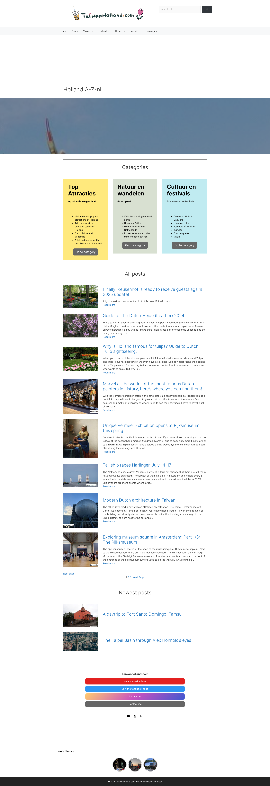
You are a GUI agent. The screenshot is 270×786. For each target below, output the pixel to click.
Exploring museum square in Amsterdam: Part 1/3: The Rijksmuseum (151, 539)
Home (63, 31)
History (118, 31)
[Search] (207, 9)
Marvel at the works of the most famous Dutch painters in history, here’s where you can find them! (152, 386)
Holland (103, 31)
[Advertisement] (135, 56)
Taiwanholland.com (135, 674)
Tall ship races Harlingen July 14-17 (137, 465)
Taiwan (86, 31)
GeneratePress (154, 781)
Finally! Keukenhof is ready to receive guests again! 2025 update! (152, 292)
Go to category (85, 252)
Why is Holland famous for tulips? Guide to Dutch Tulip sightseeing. (151, 349)
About (134, 31)
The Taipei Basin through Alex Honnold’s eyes (147, 640)
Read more (109, 305)
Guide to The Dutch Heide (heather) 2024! (144, 315)
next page (69, 573)
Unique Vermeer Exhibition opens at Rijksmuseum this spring (151, 428)
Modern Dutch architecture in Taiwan (139, 500)
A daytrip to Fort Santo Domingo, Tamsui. (143, 614)
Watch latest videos (135, 681)
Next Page (138, 577)
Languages (151, 31)
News (75, 31)
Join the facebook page (135, 688)
